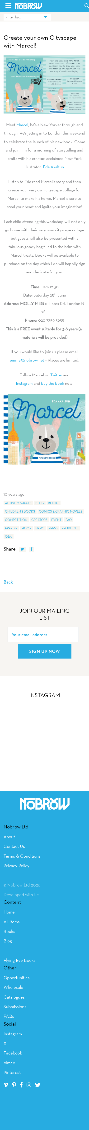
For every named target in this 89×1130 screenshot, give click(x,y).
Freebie (11, 528)
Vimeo (9, 1062)
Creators (39, 520)
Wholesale (13, 987)
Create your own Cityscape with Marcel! (40, 41)
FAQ (69, 520)
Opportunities (17, 977)
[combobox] (27, 17)
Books (53, 503)
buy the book (52, 383)
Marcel (22, 124)
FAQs (9, 1016)
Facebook (13, 1053)
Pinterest (12, 1072)
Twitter (56, 375)
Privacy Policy (16, 865)
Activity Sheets (18, 503)
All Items (12, 922)
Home (26, 528)
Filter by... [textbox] (13, 17)
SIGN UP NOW (44, 651)
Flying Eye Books (20, 960)
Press (52, 528)
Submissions (15, 1006)
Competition (16, 520)
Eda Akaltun (53, 166)
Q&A (8, 536)
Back (8, 582)
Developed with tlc (21, 894)
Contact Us (14, 846)
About (9, 836)
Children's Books (20, 511)
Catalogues (14, 997)
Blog (39, 503)
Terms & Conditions (22, 856)
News (39, 528)
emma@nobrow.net (27, 360)
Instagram (24, 383)
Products (69, 528)
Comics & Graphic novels (60, 511)
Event (56, 520)
